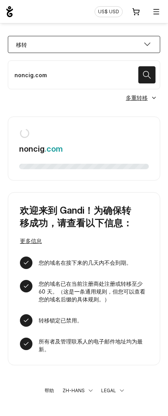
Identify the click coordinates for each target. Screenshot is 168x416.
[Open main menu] (156, 12)
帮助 (49, 390)
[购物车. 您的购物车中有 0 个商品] (136, 12)
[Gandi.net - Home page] (9, 12)
